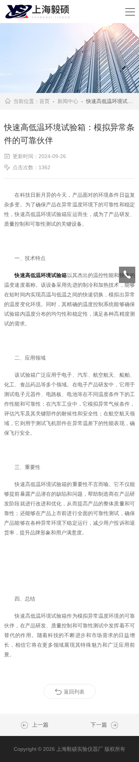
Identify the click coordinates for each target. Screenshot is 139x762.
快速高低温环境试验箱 (40, 275)
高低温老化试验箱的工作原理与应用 (112, 725)
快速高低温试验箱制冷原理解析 (26, 725)
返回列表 (74, 692)
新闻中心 (67, 101)
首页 (44, 101)
